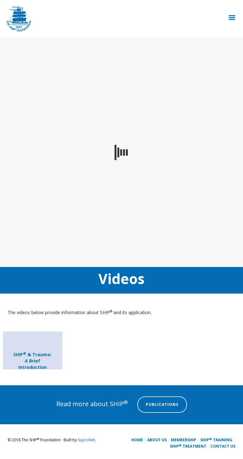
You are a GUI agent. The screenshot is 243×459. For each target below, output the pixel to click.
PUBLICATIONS (162, 404)
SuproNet (86, 440)
